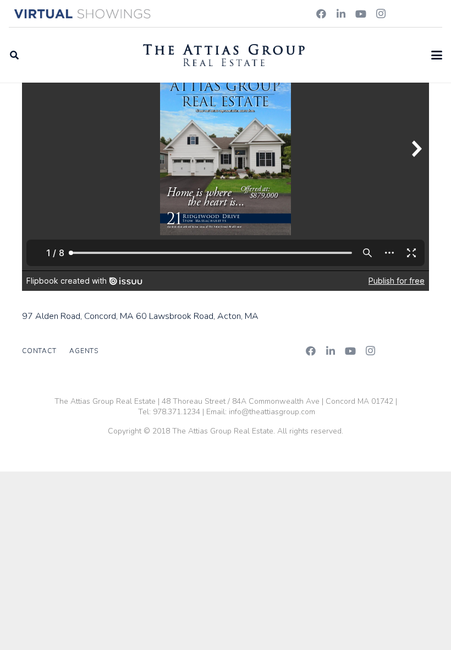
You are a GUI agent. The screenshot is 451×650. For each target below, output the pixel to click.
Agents (83, 350)
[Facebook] (321, 14)
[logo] (224, 55)
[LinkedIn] (341, 14)
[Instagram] (381, 14)
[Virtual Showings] (83, 14)
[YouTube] (361, 14)
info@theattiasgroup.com (272, 412)
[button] (14, 55)
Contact (39, 350)
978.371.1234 (176, 412)
